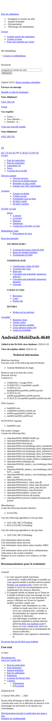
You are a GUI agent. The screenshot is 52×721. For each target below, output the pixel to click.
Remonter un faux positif (24, 183)
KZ (27, 153)
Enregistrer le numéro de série (21, 19)
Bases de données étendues (25, 252)
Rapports (17, 221)
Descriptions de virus (22, 233)
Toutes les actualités (22, 330)
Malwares (17, 271)
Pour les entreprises (16, 163)
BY (34, 153)
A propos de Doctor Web (18, 678)
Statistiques (18, 223)
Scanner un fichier (21, 193)
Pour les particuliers (16, 160)
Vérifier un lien (20, 196)
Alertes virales (19, 322)
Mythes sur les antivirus (23, 312)
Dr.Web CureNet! (21, 204)
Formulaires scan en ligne (24, 198)
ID (37, 153)
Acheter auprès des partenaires (21, 36)
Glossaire (17, 284)
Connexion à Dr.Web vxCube (26, 226)
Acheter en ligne (14, 39)
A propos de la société (17, 171)
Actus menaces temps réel (24, 327)
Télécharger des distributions (21, 27)
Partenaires (12, 675)
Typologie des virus (22, 269)
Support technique (16, 21)
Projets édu (18, 301)
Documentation (15, 24)
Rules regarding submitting (28, 82)
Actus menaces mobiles (23, 325)
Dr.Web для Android (19, 585)
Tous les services (20, 178)
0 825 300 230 (7, 102)
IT (20, 153)
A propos (17, 215)
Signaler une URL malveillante (27, 186)
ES (14, 153)
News (9, 168)
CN (7, 153)
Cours (15, 298)
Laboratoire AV (14, 165)
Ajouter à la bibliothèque (14, 56)
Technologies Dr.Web (22, 255)
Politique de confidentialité (13, 718)
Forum (4, 107)
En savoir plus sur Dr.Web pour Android (19, 641)
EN (11, 153)
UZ (30, 153)
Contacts (11, 680)
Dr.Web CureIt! (20, 201)
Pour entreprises (14, 667)
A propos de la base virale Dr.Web (28, 250)
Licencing (17, 218)
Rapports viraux (20, 320)
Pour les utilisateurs (16, 673)
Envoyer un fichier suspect (25, 181)
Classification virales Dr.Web (26, 266)
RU (3, 153)
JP (23, 153)
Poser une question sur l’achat (20, 42)
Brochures (17, 296)
